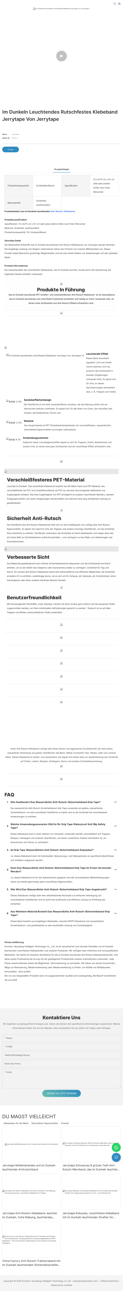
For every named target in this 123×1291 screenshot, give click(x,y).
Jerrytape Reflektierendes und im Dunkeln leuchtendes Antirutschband (29, 1167)
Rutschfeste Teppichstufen (45, 1123)
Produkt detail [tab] (61, 169)
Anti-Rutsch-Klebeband (62, 211)
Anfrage (11, 149)
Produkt (65, 1123)
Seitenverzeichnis (109, 1281)
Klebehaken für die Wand (16, 1123)
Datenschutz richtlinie (61, 1285)
